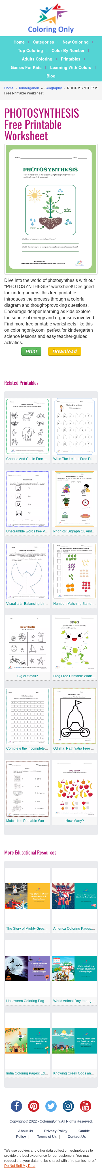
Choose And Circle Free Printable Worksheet (40, 459)
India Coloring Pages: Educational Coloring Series (45, 1073)
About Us (25, 1131)
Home (19, 42)
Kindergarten (29, 88)
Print (31, 351)
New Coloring (76, 42)
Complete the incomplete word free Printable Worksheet (49, 748)
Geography (53, 88)
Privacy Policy (55, 1131)
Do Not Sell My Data (19, 1166)
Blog (51, 76)
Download (64, 351)
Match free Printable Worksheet (30, 821)
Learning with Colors (70, 67)
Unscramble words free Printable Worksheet (40, 531)
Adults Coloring (37, 59)
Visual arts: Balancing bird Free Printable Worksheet (46, 604)
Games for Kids (26, 67)
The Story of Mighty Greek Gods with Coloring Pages (46, 929)
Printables (70, 59)
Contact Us (77, 1137)
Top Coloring (30, 50)
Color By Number (68, 50)
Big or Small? (27, 676)
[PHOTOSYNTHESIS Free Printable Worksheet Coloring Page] (51, 209)
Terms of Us (47, 1137)
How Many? (74, 821)
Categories (43, 42)
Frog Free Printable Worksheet (76, 676)
